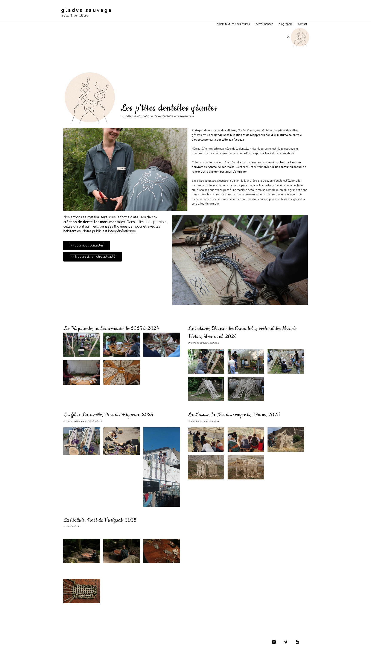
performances (264, 24)
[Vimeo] (285, 642)
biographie (285, 24)
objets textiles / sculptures (233, 24)
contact (302, 24)
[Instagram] (274, 642)
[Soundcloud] (297, 642)
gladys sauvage (86, 10)
